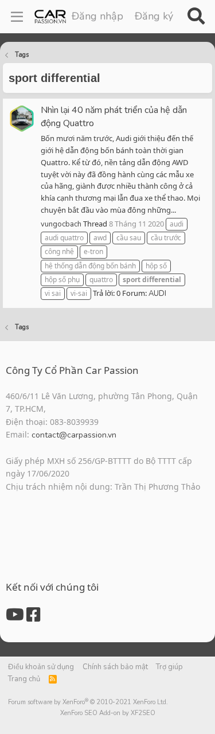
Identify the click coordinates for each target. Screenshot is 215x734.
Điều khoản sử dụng (41, 667)
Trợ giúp (169, 667)
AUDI (157, 293)
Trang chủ (24, 679)
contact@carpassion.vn (74, 435)
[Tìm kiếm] (196, 16)
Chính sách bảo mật (115, 667)
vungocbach (61, 224)
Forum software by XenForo (88, 702)
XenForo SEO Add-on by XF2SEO (107, 713)
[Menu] (17, 16)
